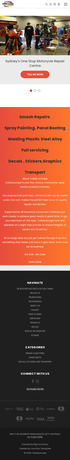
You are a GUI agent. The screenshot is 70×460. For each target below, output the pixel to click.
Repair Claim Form (35, 353)
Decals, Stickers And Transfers (35, 361)
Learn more (35, 261)
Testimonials (35, 301)
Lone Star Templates (41, 448)
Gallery (35, 310)
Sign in (28, 331)
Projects (35, 293)
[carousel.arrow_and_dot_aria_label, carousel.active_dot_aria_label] (31, 90)
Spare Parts (35, 357)
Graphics (35, 322)
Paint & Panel (35, 314)
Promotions (35, 297)
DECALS (35, 326)
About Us (35, 305)
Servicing (35, 318)
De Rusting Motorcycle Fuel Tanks (35, 288)
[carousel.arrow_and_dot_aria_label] (35, 90)
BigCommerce (41, 444)
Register (40, 331)
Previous (5, 457)
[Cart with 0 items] (58, 4)
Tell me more (35, 74)
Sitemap (35, 335)
